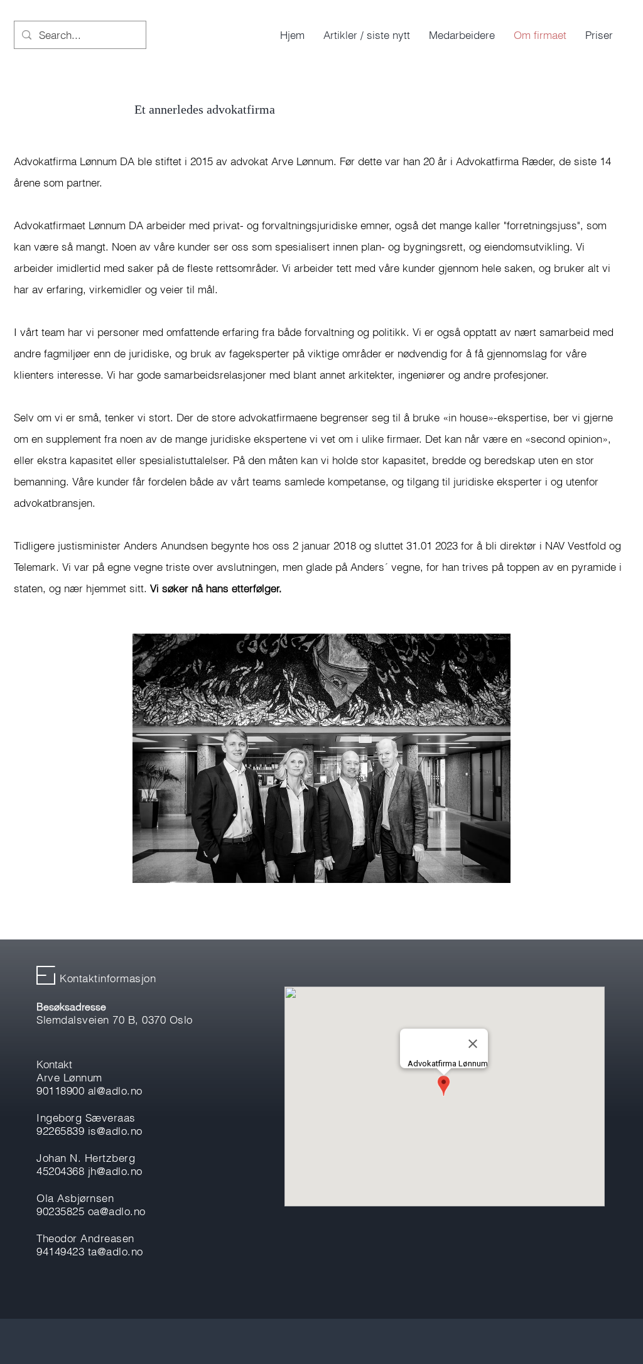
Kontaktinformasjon (108, 978)
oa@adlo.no (117, 1211)
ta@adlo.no (115, 1251)
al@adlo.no (115, 1090)
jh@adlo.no (115, 1170)
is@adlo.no (115, 1130)
